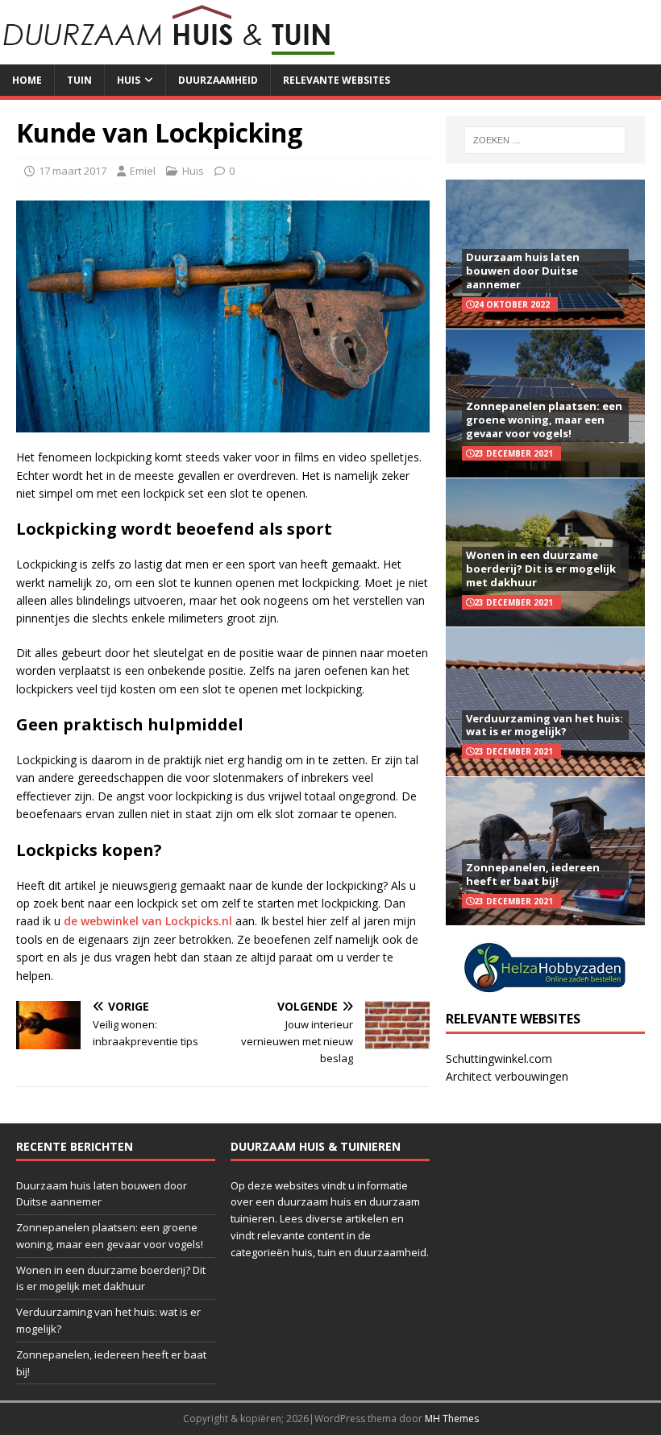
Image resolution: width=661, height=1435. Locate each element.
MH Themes (452, 1418)
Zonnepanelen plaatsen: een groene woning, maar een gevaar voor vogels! (544, 419)
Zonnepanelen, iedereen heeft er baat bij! (533, 874)
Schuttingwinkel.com (499, 1058)
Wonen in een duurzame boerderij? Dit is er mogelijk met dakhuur (541, 568)
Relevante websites (336, 80)
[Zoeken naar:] (544, 140)
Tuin (79, 80)
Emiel (143, 170)
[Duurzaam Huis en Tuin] (170, 55)
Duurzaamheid (218, 80)
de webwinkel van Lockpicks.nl (148, 920)
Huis (128, 80)
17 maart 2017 (72, 170)
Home (27, 80)
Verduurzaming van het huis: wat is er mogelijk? (544, 725)
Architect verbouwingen (507, 1076)
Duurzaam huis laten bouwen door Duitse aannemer (523, 271)
